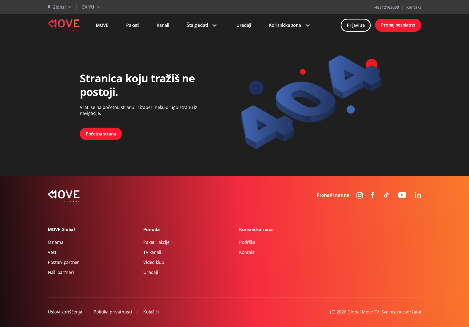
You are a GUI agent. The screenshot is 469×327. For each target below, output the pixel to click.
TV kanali (152, 252)
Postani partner (63, 262)
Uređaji (243, 25)
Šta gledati (197, 25)
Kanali (163, 25)
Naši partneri (61, 272)
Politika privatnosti (113, 312)
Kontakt (413, 7)
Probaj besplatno (398, 25)
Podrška (247, 242)
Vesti (53, 252)
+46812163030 (386, 7)
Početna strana (101, 134)
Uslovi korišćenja (65, 312)
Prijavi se (356, 25)
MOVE (102, 25)
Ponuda (151, 229)
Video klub (153, 262)
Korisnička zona (285, 25)
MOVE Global (61, 229)
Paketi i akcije (156, 242)
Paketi (132, 25)
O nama (55, 242)
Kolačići (151, 312)
